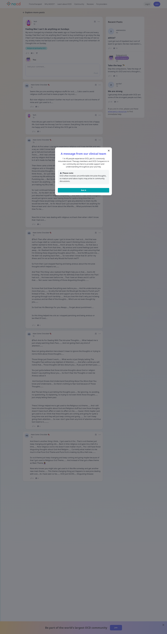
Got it (83, 190)
